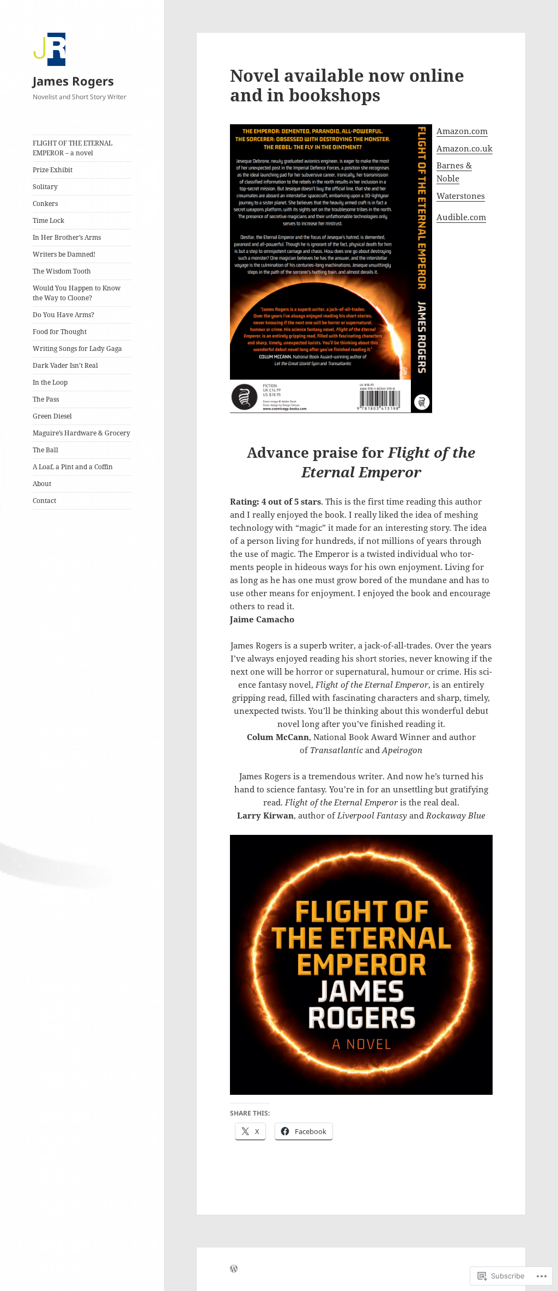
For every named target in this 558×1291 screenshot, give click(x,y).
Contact (44, 500)
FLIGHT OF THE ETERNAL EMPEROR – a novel (72, 147)
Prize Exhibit (52, 169)
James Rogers (73, 80)
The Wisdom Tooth (62, 271)
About (42, 483)
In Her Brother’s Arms (67, 237)
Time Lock (48, 220)
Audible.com (461, 216)
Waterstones (460, 195)
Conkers (45, 203)
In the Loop (50, 382)
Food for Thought (60, 331)
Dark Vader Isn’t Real (65, 365)
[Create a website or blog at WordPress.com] (234, 1270)
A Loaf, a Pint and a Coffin (73, 466)
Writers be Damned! (64, 254)
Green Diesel (52, 416)
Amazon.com (462, 130)
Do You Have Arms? (63, 314)
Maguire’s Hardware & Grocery (81, 433)
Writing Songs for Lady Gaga (77, 348)
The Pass (46, 399)
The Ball (45, 449)
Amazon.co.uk (464, 148)
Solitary (45, 186)
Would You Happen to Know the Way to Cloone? (76, 292)
